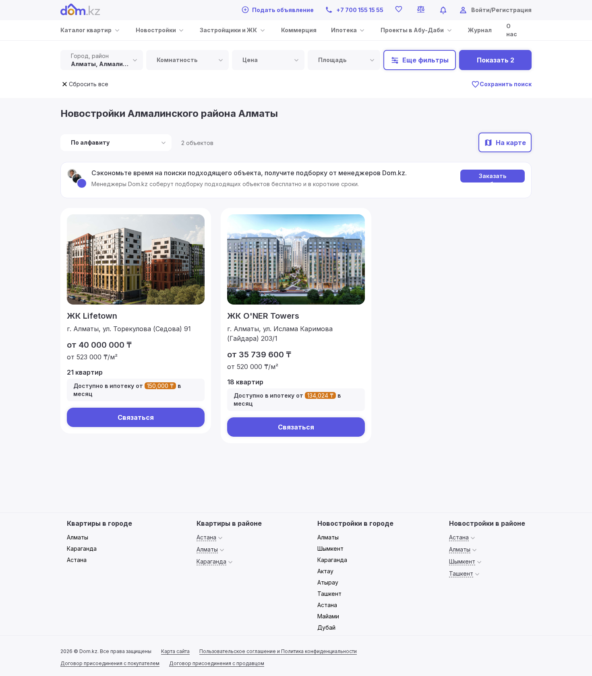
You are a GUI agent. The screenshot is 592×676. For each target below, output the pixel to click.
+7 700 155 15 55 (359, 9)
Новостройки (156, 30)
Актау (325, 571)
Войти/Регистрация (501, 9)
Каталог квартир (86, 30)
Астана (77, 559)
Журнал (480, 30)
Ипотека (344, 30)
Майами (328, 616)
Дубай (326, 627)
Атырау (327, 582)
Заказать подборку (492, 177)
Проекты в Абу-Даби (412, 30)
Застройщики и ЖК (228, 30)
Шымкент (330, 548)
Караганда (82, 548)
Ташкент (329, 593)
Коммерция (299, 30)
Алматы (77, 537)
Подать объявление (283, 9)
